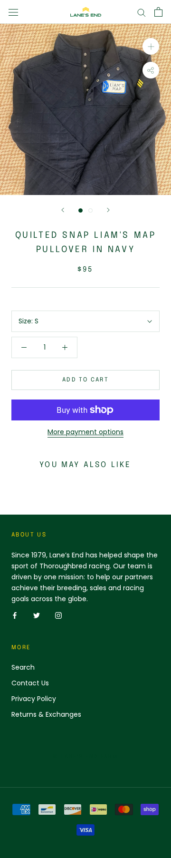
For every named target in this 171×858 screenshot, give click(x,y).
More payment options (86, 432)
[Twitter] (36, 615)
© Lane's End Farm (85, 757)
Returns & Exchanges (46, 714)
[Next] (108, 210)
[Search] (141, 12)
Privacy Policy (33, 698)
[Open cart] (158, 12)
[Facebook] (14, 615)
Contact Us (30, 683)
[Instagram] (58, 615)
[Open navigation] (13, 11)
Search (23, 667)
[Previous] (62, 210)
